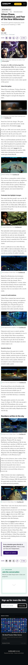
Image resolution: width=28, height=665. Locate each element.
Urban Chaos (5, 11)
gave (21, 477)
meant (15, 148)
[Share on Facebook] (6, 38)
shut (8, 514)
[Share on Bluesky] (10, 38)
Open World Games (18, 11)
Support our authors (10, 552)
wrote (20, 452)
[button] (24, 4)
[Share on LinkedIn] (13, 38)
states (19, 126)
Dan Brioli (21, 653)
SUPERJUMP (11, 651)
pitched (12, 521)
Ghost (11, 653)
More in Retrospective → (21, 615)
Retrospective (6, 9)
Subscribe (17, 4)
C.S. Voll (3, 33)
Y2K (11, 11)
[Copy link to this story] (17, 38)
